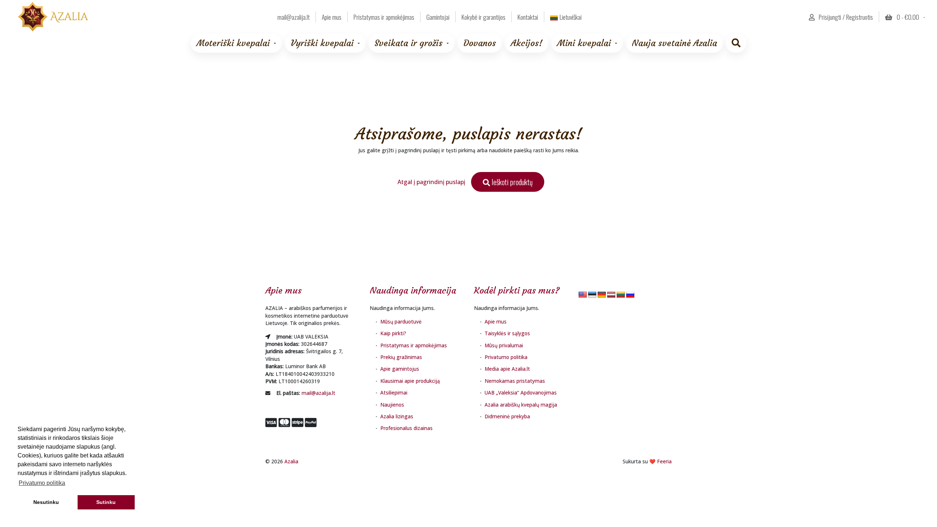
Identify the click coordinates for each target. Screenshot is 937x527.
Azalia (291, 461)
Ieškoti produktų (511, 181)
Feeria (664, 461)
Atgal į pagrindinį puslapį (431, 182)
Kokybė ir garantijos (483, 17)
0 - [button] (907, 17)
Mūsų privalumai (504, 345)
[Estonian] (592, 295)
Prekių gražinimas (401, 357)
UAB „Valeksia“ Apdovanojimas (521, 392)
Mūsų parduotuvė (401, 321)
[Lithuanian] (620, 295)
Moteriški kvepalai (233, 43)
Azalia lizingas (396, 416)
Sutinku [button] (106, 502)
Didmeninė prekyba (507, 416)
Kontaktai (528, 17)
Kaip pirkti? (393, 333)
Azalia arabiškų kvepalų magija (521, 404)
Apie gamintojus (399, 368)
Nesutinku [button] (46, 502)
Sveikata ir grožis (408, 43)
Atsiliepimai (393, 392)
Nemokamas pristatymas (515, 380)
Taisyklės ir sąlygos (507, 333)
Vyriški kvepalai (322, 43)
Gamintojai (437, 17)
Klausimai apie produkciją (410, 380)
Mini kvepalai (584, 43)
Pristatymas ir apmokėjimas (384, 17)
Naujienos (392, 404)
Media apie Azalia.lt (507, 368)
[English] (582, 295)
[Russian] (630, 295)
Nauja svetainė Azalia (674, 43)
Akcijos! (526, 43)
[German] (601, 295)
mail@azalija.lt (318, 392)
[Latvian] (611, 295)
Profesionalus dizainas (406, 428)
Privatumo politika (506, 357)
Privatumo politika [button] (42, 483)
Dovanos (479, 43)
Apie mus (331, 17)
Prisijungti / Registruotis (845, 17)
